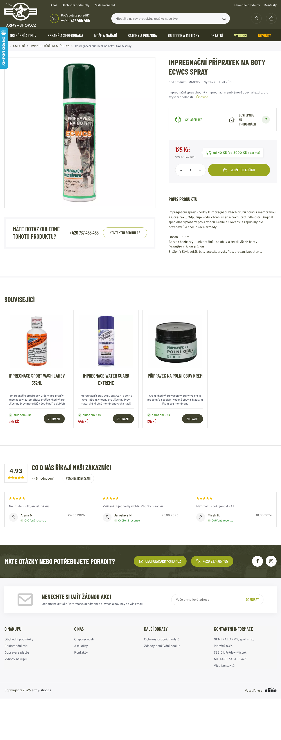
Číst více (202, 97)
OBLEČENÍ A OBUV (23, 35)
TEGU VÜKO (225, 82)
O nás (53, 5)
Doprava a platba (16, 652)
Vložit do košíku (243, 169)
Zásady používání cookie (162, 646)
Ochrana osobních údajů (161, 639)
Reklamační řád (104, 5)
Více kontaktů (224, 665)
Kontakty (270, 5)
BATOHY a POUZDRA (142, 35)
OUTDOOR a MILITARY (184, 35)
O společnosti (84, 639)
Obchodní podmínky (75, 5)
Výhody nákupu (15, 659)
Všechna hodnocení (78, 478)
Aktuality (81, 646)
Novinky (264, 35)
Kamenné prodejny (247, 5)
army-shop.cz (41, 690)
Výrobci (240, 35)
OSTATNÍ (217, 35)
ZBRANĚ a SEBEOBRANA (65, 35)
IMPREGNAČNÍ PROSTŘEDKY (50, 46)
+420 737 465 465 (75, 20)
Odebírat (252, 599)
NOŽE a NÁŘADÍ (105, 35)
